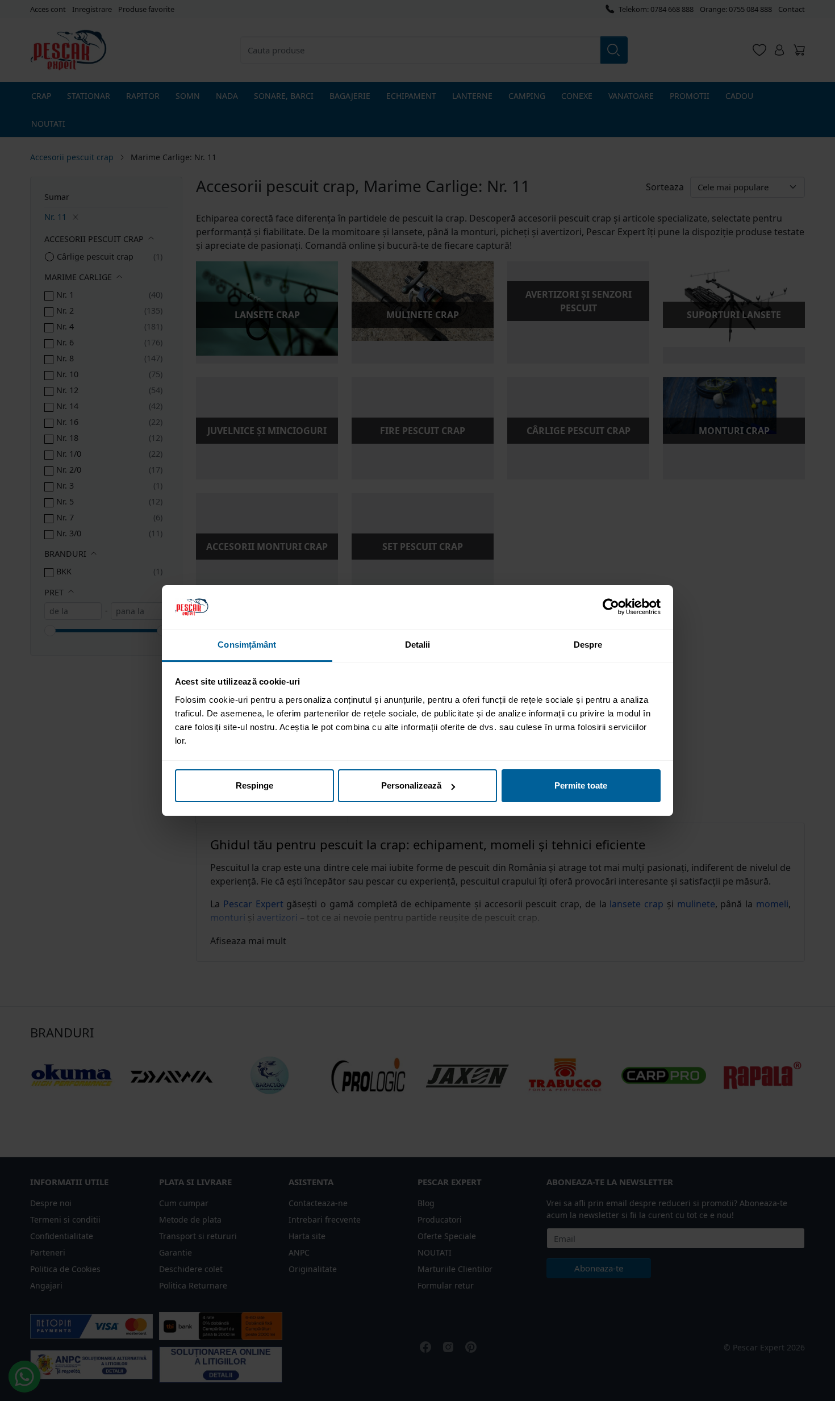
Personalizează (411, 785)
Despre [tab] (588, 644)
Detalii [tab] (418, 644)
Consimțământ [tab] (247, 644)
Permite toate (580, 785)
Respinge (254, 785)
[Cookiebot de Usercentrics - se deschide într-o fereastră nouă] (611, 606)
